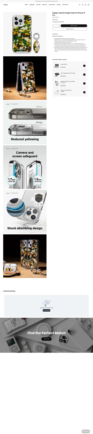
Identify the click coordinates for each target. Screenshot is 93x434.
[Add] (84, 66)
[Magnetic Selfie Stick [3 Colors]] (57, 92)
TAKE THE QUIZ (46, 339)
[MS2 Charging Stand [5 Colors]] (57, 74)
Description (55, 34)
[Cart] (88, 5)
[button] (26, 4)
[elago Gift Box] (57, 65)
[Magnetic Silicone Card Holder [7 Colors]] (57, 83)
